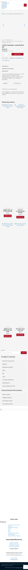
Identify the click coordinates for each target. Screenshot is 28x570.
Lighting (10, 526)
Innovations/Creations (13, 533)
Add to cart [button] (8, 215)
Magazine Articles (14, 544)
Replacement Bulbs (13, 527)
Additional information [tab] (8, 68)
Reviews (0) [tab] (5, 71)
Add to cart (17, 54)
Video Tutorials (14, 542)
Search (3, 350)
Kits (9, 530)
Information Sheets (14, 545)
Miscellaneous (11, 534)
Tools (9, 531)
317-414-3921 (14, 558)
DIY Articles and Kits (14, 546)
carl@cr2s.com (14, 559)
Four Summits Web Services (21, 567)
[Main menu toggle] (25, 5)
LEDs (9, 529)
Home (3, 40)
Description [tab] (5, 66)
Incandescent (9, 41)
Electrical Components (14, 525)
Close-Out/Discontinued (14, 535)
